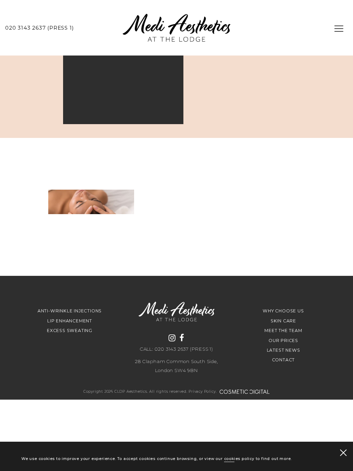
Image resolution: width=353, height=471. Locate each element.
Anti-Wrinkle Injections (70, 310)
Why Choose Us (283, 310)
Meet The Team (283, 330)
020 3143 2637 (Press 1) (39, 28)
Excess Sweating (69, 330)
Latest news (283, 350)
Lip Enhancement (69, 320)
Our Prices (283, 340)
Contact (283, 359)
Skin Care (283, 320)
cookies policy (239, 459)
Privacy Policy (202, 391)
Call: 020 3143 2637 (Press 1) (176, 349)
